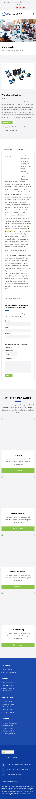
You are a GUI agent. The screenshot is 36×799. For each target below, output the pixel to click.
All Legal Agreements (9, 672)
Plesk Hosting (7, 709)
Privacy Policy (7, 669)
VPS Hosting (18, 455)
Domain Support (8, 728)
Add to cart (7, 122)
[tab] (8, 149)
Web (7, 130)
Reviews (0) (21, 150)
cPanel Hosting (7, 701)
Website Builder (8, 726)
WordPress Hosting (9, 712)
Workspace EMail (8, 731)
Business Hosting (8, 704)
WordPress (13, 130)
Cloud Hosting (18, 629)
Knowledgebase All (9, 734)
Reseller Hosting (18, 513)
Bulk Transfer (7, 691)
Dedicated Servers (9, 707)
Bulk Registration (8, 685)
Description (8, 150)
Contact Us (19, 4)
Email (7, 327)
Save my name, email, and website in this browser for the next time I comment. (18, 344)
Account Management (10, 723)
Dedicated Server (18, 571)
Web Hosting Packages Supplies (19, 127)
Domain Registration (9, 683)
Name (8, 321)
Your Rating (9, 350)
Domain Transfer (8, 688)
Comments (9, 358)
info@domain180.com (12, 2)
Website (8, 333)
